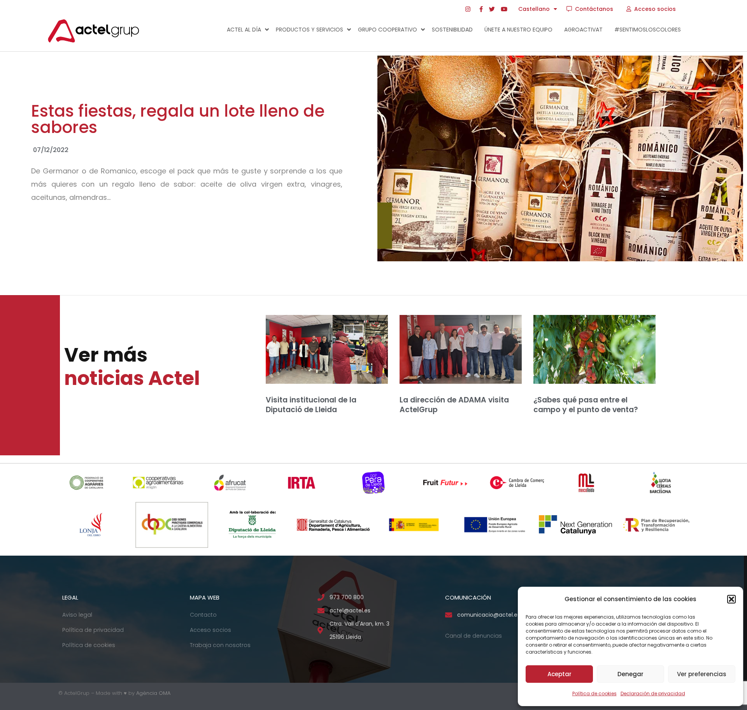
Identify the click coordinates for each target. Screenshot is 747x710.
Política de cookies (594, 693)
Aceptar (559, 674)
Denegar (630, 674)
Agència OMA (153, 693)
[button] (731, 599)
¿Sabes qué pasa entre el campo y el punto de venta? (586, 405)
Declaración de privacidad (653, 693)
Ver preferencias (701, 674)
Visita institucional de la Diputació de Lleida (311, 405)
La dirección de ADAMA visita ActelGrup (454, 405)
